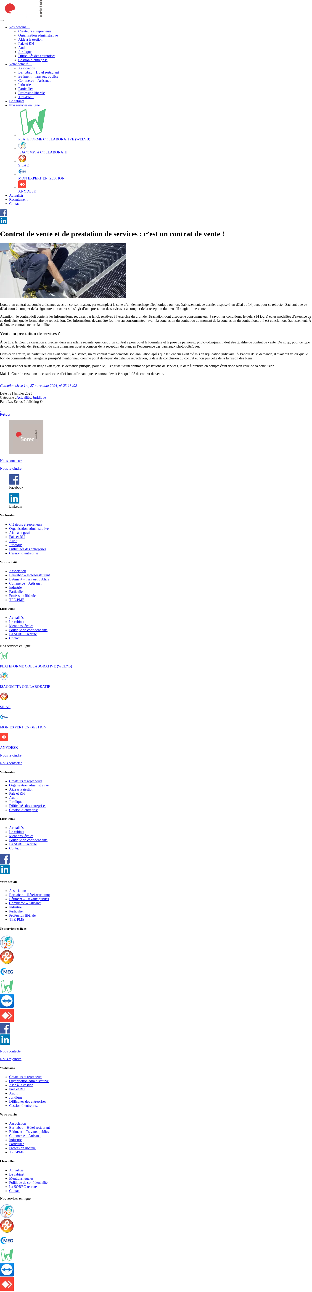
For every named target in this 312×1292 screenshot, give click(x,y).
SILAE (5, 707)
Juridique (25, 52)
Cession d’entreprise (33, 60)
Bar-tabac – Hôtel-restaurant (38, 72)
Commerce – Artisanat (34, 80)
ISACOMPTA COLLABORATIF (25, 686)
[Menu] (2, 20)
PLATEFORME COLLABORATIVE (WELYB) (36, 666)
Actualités (16, 195)
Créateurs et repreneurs (34, 31)
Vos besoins (19, 27)
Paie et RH (26, 43)
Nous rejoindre (10, 468)
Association (26, 68)
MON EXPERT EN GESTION (23, 727)
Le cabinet (16, 101)
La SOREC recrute (23, 634)
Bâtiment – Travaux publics (38, 76)
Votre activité (20, 64)
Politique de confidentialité (28, 630)
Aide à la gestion (30, 39)
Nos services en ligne (26, 105)
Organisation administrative (38, 35)
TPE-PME (26, 97)
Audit (22, 48)
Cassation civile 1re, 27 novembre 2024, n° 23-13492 (38, 386)
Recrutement (18, 199)
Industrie (24, 85)
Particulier (25, 89)
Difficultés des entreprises (36, 56)
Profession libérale (31, 93)
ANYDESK (9, 747)
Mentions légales (21, 626)
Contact (14, 204)
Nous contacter (11, 461)
